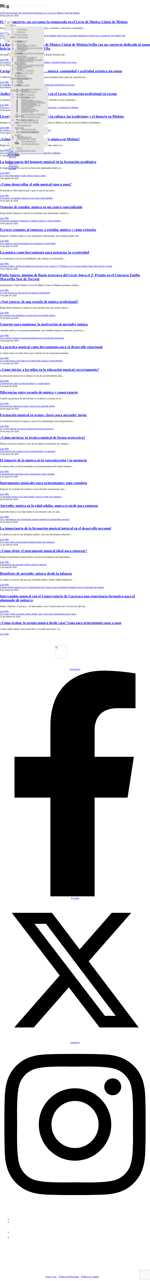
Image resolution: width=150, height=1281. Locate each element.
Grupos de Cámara (30, 122)
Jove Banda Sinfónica (31, 101)
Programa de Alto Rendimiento (24, 74)
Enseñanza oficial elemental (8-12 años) (28, 61)
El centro (13, 23)
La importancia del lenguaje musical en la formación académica (48, 162)
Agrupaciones (23, 85)
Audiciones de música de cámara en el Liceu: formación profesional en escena (58, 94)
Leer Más (4, 195)
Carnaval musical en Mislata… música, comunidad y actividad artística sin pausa (61, 71)
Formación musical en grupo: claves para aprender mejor (43, 415)
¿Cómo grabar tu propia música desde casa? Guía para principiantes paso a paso (60, 623)
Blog (17, 143)
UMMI (20, 94)
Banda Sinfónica (29, 103)
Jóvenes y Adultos (25, 70)
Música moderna (24, 78)
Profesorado (22, 49)
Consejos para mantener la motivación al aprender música (44, 324)
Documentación (28, 141)
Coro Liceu (26, 119)
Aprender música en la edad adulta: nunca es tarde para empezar (49, 505)
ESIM (19, 81)
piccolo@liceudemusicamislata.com (26, 1222)
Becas (19, 148)
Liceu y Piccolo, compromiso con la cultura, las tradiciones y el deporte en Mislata (62, 116)
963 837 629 (16, 1219)
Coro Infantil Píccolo (31, 117)
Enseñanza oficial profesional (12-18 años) (29, 66)
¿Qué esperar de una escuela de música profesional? (39, 302)
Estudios (19, 41)
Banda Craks (27, 111)
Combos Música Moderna (33, 114)
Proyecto (21, 32)
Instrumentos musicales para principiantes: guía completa (43, 483)
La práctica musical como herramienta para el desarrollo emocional (51, 347)
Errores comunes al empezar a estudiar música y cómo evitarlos (48, 230)
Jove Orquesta (27, 94)
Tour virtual (22, 34)
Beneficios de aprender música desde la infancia (36, 573)
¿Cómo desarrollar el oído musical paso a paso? (35, 184)
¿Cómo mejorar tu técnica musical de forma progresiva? (42, 437)
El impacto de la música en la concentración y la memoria (43, 460)
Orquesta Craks (28, 109)
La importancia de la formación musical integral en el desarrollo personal (55, 528)
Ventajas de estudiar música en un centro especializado (41, 207)
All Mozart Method (30, 144)
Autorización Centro (26, 150)
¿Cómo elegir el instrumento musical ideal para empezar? (43, 551)
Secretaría (19, 127)
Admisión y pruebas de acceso (26, 133)
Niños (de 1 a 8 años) (27, 57)
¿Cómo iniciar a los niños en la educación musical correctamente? (49, 369)
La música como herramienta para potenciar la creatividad (44, 252)
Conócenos (22, 29)
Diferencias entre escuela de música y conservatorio (39, 392)
